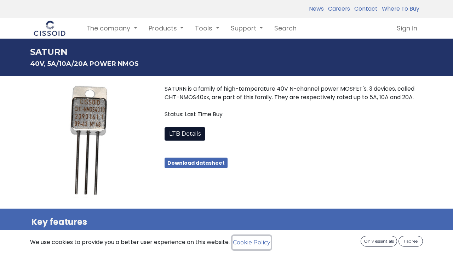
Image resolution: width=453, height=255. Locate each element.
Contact (364, 9)
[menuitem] (285, 28)
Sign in (407, 28)
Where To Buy (399, 9)
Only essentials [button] (379, 241)
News (316, 9)
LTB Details (185, 133)
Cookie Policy (251, 242)
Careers (337, 9)
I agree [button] (411, 241)
